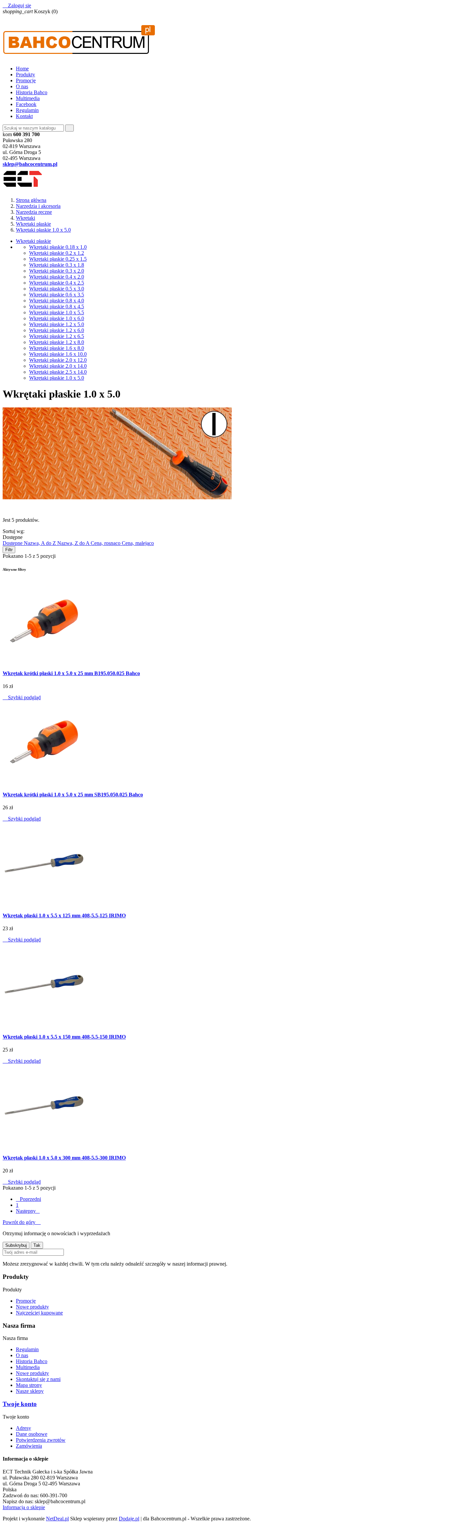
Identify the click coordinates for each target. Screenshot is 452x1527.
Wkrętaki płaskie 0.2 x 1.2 (56, 253)
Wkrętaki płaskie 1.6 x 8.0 (56, 348)
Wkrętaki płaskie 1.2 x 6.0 (56, 330)
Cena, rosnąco (106, 543)
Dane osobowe (31, 1434)
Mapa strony (29, 1385)
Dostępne (13, 543)
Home (22, 68)
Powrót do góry (22, 1222)
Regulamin (27, 110)
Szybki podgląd (22, 697)
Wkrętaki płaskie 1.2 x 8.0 (56, 342)
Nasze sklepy (30, 1391)
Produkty (25, 74)
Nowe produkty (32, 1307)
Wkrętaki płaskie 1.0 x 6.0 (56, 318)
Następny (28, 1211)
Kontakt (24, 116)
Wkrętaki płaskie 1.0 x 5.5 (56, 312)
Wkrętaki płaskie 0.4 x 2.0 (56, 277)
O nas (22, 86)
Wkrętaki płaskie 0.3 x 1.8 (56, 265)
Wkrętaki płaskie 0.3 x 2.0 (56, 271)
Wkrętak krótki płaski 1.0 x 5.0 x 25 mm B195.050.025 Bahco (71, 673)
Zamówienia (29, 1446)
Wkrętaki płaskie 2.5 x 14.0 (58, 372)
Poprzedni (28, 1199)
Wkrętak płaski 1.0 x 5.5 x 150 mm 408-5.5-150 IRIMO (64, 1037)
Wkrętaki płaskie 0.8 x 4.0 (56, 300)
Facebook (26, 104)
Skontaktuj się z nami (38, 1379)
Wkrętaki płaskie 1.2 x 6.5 (56, 336)
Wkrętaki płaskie (33, 241)
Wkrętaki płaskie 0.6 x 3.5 (56, 294)
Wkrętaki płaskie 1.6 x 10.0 (58, 354)
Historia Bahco (31, 92)
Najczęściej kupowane (39, 1313)
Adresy (23, 1428)
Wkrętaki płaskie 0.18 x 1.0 (58, 247)
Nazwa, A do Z (40, 543)
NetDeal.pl (57, 1518)
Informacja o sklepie (24, 1507)
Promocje (26, 80)
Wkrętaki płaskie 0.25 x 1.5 (58, 259)
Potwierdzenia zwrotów (41, 1440)
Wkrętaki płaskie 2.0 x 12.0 (58, 360)
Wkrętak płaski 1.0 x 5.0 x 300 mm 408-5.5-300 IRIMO (64, 1158)
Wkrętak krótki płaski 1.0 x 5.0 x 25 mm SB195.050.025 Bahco (73, 794)
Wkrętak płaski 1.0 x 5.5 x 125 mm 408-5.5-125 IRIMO (64, 915)
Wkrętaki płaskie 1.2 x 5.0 (56, 324)
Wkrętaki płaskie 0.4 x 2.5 (56, 283)
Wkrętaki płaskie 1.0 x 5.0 (56, 378)
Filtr (9, 549)
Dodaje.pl (129, 1518)
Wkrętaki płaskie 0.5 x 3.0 (56, 288)
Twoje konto (20, 1403)
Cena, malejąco (138, 543)
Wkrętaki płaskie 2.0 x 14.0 (58, 366)
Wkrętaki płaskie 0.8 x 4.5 (56, 306)
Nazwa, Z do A (74, 543)
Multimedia (28, 98)
